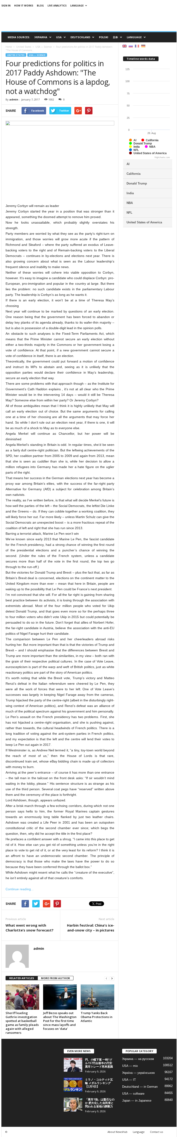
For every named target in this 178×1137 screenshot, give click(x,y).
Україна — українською (138, 1073)
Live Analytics (57, 5)
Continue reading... (20, 889)
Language (77, 5)
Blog (40, 5)
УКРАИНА (41, 37)
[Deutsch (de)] (143, 45)
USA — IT (129, 1079)
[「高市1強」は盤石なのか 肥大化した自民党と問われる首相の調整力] (73, 1105)
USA (59, 37)
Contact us (156, 1132)
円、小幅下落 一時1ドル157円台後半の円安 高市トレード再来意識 (99, 1063)
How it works (23, 5)
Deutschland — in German (140, 1086)
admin (13, 99)
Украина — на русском (138, 1059)
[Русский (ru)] (131, 45)
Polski (103, 37)
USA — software (133, 1093)
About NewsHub (117, 1132)
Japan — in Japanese (136, 1100)
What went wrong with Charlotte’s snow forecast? (30, 927)
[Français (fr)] (137, 45)
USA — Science (37, 54)
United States (16, 54)
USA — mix (130, 1066)
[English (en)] (124, 45)
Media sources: (19, 37)
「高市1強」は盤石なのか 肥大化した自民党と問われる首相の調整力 (99, 1102)
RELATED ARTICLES (21, 978)
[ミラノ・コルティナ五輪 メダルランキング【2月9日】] (73, 1085)
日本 (115, 37)
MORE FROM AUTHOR (55, 978)
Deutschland (80, 37)
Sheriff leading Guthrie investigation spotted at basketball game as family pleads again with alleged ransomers (22, 1023)
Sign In (5, 5)
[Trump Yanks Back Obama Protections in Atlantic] (97, 996)
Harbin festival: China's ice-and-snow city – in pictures (90, 927)
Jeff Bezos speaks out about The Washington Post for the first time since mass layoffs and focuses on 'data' (59, 1021)
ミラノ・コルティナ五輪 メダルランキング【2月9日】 (99, 1083)
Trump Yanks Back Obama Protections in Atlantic (96, 1017)
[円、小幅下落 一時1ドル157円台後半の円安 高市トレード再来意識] (73, 1065)
